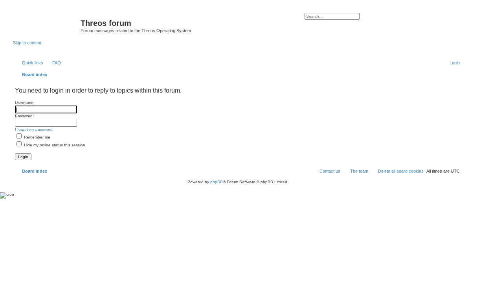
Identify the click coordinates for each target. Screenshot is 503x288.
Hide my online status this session (54, 145)
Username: (25, 102)
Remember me (36, 137)
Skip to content (27, 42)
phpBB (216, 182)
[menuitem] (53, 62)
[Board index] (47, 25)
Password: (24, 116)
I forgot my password (34, 129)
